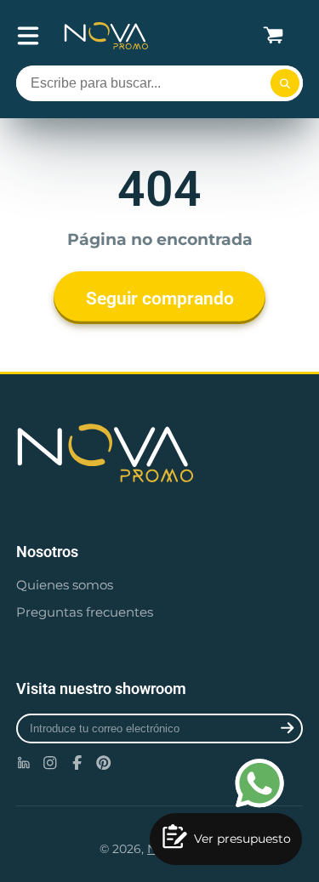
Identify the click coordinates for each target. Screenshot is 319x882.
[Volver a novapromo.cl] (160, 453)
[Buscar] (285, 83)
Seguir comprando (160, 298)
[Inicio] (106, 36)
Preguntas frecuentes (84, 612)
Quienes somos (64, 585)
